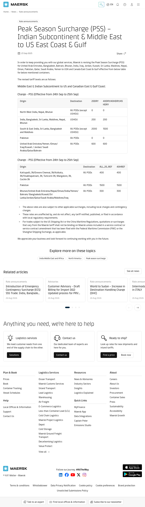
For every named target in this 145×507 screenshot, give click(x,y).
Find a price (109, 355)
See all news (133, 271)
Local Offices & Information (17, 407)
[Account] (132, 4)
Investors (114, 388)
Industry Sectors (82, 383)
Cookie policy (85, 485)
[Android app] (132, 474)
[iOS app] (132, 467)
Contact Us (8, 416)
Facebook (67, 475)
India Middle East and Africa (51, 258)
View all (43, 451)
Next (137, 307)
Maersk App (80, 411)
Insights (78, 388)
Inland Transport (47, 388)
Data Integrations (83, 416)
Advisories (53, 281)
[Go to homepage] (15, 4)
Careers (113, 379)
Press (112, 402)
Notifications (118, 3)
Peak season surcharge (96, 258)
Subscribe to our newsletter (107, 502)
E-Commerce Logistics (50, 406)
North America (75, 258)
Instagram (84, 475)
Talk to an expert (35, 502)
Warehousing (45, 397)
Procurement (116, 392)
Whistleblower (40, 485)
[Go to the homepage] (15, 470)
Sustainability (116, 406)
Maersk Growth (117, 415)
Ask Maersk (101, 4)
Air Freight (44, 402)
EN (111, 4)
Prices (6, 379)
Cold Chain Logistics (49, 415)
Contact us (61, 355)
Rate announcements (28, 12)
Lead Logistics (46, 392)
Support (125, 4)
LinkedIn (60, 475)
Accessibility (116, 411)
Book (5, 383)
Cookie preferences (105, 485)
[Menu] (138, 4)
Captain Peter (81, 420)
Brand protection (126, 485)
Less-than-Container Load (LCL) (54, 411)
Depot (42, 424)
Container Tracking (12, 388)
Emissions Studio (82, 425)
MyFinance (79, 407)
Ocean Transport (47, 379)
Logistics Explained (83, 392)
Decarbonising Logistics (50, 441)
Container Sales (117, 397)
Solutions (14, 355)
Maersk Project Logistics (51, 420)
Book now (126, 355)
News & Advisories (83, 379)
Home (6, 12)
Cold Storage (45, 429)
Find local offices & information (69, 502)
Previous (129, 307)
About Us (114, 383)
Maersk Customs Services (51, 383)
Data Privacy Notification (63, 485)
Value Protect (45, 446)
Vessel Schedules (11, 392)
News (13, 12)
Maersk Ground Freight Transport (50, 435)
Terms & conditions (19, 485)
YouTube (73, 475)
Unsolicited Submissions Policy (72, 490)
